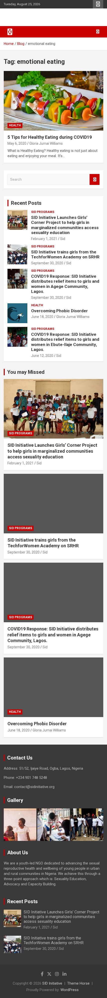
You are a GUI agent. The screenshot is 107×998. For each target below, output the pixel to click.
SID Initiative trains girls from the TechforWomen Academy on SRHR (65, 254)
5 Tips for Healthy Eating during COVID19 (49, 137)
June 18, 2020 (42, 317)
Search (95, 179)
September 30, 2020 (47, 263)
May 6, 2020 (16, 143)
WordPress (69, 990)
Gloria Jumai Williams (46, 143)
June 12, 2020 (42, 356)
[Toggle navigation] (10, 31)
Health (15, 125)
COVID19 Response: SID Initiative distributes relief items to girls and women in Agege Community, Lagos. (65, 284)
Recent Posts (26, 203)
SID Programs (42, 212)
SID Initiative (25, 17)
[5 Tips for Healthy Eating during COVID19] (53, 101)
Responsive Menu (98, 4)
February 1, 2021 (44, 239)
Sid (62, 239)
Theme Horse (78, 983)
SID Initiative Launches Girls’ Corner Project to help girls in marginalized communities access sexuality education (65, 225)
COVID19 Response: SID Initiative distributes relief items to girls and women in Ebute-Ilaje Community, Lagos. (65, 342)
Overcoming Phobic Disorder (59, 310)
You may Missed (26, 372)
